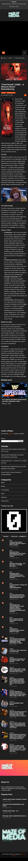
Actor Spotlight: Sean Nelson (16, 703)
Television (4, 497)
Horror (12, 657)
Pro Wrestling (5, 490)
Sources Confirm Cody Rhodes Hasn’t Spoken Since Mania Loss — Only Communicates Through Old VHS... (18, 748)
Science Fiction (11, 92)
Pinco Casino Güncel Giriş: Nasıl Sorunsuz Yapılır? (16, 620)
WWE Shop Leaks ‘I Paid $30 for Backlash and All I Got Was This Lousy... (18, 670)
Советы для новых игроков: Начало (15, 799)
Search (3, 438)
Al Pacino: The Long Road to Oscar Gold (18, 650)
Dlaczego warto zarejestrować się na (14, 816)
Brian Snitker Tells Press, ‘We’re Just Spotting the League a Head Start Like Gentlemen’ (18, 725)
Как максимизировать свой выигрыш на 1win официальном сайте (17, 596)
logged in (10, 433)
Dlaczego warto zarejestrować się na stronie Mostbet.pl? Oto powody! (17, 575)
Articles (5, 395)
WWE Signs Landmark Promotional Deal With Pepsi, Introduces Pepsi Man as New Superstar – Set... (17, 681)
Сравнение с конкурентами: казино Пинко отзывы (17, 630)
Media (2, 482)
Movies (10, 58)
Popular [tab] (14, 536)
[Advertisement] (14, 37)
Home (4, 58)
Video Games (5, 501)
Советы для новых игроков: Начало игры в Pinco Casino (18, 543)
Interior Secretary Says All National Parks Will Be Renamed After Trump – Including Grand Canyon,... (18, 714)
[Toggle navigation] (3, 52)
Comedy (11, 648)
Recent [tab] (6, 536)
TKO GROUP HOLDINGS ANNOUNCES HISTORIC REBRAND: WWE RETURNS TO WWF (17, 641)
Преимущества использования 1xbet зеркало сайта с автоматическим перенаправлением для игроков (17, 608)
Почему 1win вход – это (10, 811)
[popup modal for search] (24, 52)
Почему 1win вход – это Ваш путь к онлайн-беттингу (14, 3)
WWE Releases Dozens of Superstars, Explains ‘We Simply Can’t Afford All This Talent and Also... (18, 736)
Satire (11, 395)
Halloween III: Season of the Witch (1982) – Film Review (17, 660)
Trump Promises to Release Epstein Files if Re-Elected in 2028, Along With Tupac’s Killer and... (18, 693)
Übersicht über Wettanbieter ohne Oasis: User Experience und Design (18, 554)
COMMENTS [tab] (22, 536)
